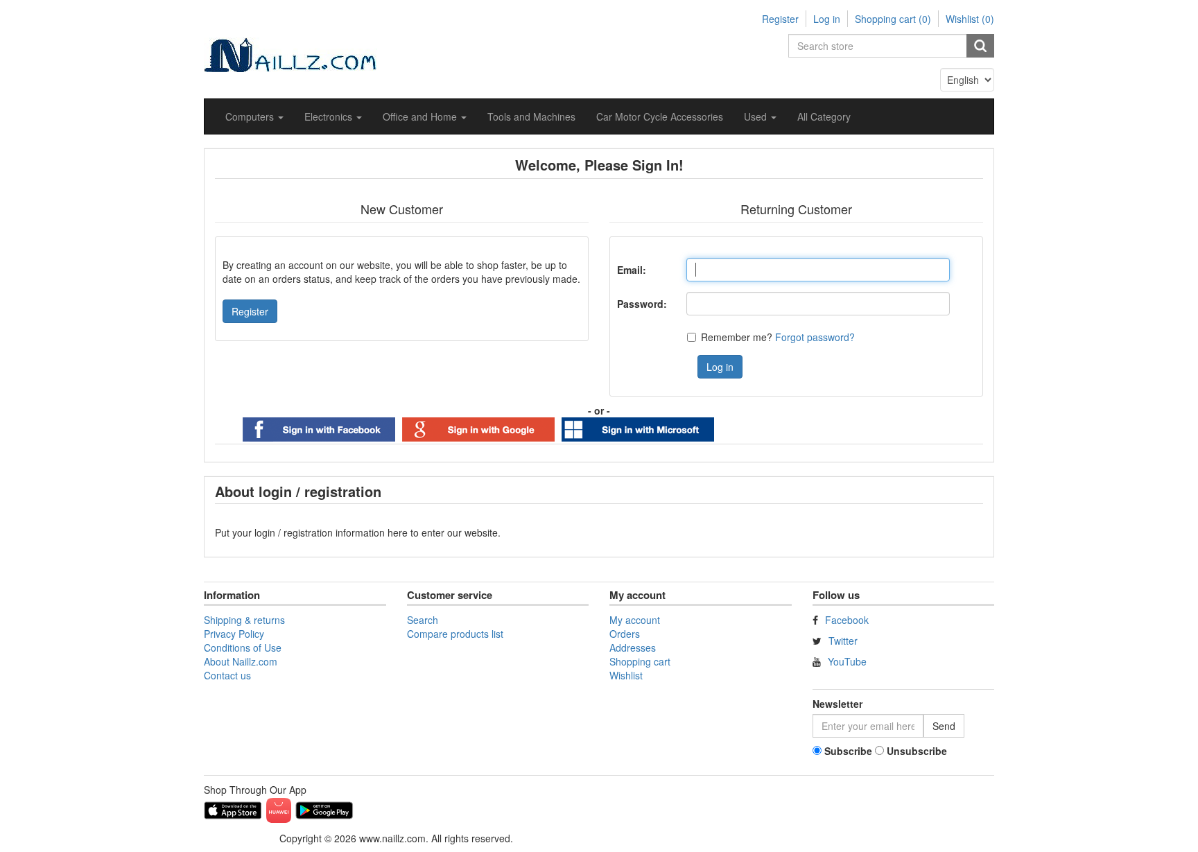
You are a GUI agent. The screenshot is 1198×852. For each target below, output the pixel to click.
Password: (642, 304)
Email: (631, 270)
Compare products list (455, 634)
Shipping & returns (244, 620)
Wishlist (626, 675)
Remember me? (736, 337)
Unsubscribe (917, 751)
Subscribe (848, 751)
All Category (824, 116)
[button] (254, 116)
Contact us (227, 675)
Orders (624, 634)
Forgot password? (815, 337)
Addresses (632, 647)
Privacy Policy (234, 634)
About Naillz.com (240, 661)
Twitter (843, 640)
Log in (826, 19)
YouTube (847, 661)
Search (422, 620)
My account (634, 620)
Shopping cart (639, 661)
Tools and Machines (531, 116)
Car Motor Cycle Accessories (659, 116)
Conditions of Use (242, 647)
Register (780, 19)
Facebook (847, 620)
